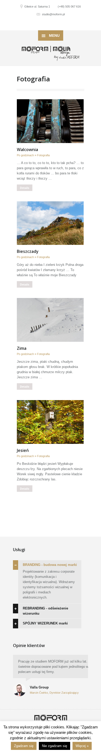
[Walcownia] (50, 121)
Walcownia (27, 149)
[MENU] (92, 8)
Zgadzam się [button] (23, 746)
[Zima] (50, 320)
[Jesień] (50, 422)
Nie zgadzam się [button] (54, 746)
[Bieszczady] (50, 223)
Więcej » (82, 746)
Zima (21, 348)
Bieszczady (28, 251)
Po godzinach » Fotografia (33, 155)
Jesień (23, 450)
